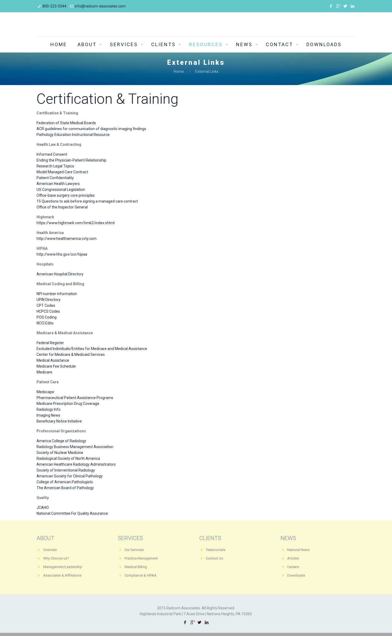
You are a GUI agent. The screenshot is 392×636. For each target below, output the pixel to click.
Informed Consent (52, 154)
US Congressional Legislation (61, 189)
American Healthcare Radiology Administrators (76, 464)
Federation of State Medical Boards (66, 123)
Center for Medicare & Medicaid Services (71, 354)
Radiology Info (49, 409)
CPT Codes (46, 305)
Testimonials (215, 550)
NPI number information (57, 294)
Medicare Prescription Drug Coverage (68, 403)
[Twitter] (345, 6)
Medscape (45, 392)
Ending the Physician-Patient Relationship (71, 160)
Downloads (296, 575)
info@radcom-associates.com (100, 6)
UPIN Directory (49, 299)
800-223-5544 (54, 6)
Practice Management (141, 558)
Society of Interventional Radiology (66, 470)
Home (179, 71)
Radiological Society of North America (68, 458)
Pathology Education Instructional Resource (73, 134)
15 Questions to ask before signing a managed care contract (87, 201)
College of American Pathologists (65, 482)
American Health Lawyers (58, 184)
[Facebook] (331, 6)
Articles (293, 558)
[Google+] (338, 6)
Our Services (134, 550)
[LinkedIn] (352, 6)
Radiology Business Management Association (75, 447)
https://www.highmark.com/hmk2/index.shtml (76, 223)
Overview (50, 550)
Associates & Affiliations (62, 575)
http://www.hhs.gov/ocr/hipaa (62, 254)
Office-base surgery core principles (66, 195)
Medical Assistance (53, 360)
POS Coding (47, 317)
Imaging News (48, 415)
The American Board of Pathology (65, 488)
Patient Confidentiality (55, 178)
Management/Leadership (62, 567)
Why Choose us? (56, 558)
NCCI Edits (45, 323)
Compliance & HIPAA (141, 575)
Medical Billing (136, 567)
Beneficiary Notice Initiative (59, 421)
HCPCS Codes (48, 311)
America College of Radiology (61, 441)
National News (298, 550)
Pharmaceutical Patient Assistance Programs (75, 398)
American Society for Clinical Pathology (70, 476)
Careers (293, 567)
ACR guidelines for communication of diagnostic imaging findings (91, 129)
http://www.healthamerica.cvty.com (67, 238)
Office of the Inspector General (62, 207)
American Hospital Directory (60, 274)
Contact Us (214, 558)
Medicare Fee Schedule (56, 366)
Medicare (44, 372)
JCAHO (43, 507)
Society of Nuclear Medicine (60, 452)
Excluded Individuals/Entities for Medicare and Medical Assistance (92, 349)
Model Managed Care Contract (62, 172)
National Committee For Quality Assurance (72, 513)
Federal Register (50, 343)
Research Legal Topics (55, 166)
